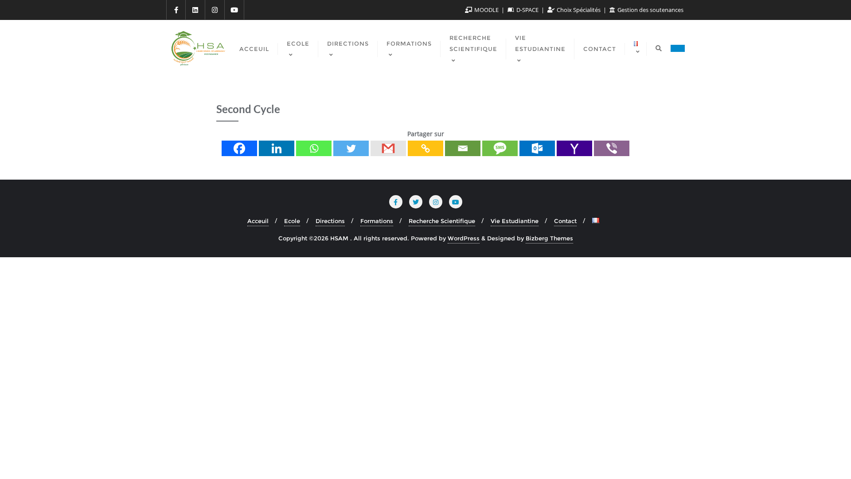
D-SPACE (527, 10)
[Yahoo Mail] (574, 148)
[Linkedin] (276, 148)
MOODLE (486, 10)
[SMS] (500, 148)
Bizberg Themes (549, 238)
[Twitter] (351, 148)
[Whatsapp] (314, 148)
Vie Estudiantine (515, 220)
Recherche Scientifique (442, 220)
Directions (330, 220)
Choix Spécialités (578, 10)
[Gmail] (388, 148)
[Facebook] (239, 148)
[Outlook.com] (537, 148)
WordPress (464, 238)
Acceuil (258, 220)
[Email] (462, 148)
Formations (376, 220)
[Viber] (611, 148)
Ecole (292, 220)
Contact (565, 220)
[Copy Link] (425, 148)
